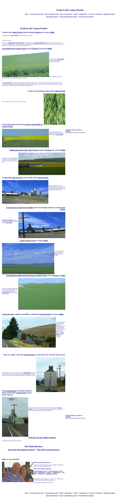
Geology (76, 14)
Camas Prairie (17, 32)
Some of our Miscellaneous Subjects (68, 16)
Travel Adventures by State (51, 14)
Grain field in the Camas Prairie (14, 49)
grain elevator (11, 391)
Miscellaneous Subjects (109, 14)
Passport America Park (40, 42)
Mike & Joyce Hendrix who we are (42, 462)
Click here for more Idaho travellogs (42, 438)
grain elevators (17, 178)
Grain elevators (8, 314)
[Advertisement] (70, 4)
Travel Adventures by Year (36, 14)
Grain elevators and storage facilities (20, 208)
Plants (61, 14)
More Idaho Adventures (52, 16)
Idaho (52, 32)
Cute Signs (91, 14)
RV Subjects (99, 14)
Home (26, 14)
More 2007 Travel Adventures (86, 16)
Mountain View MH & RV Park (16, 42)
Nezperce (37, 32)
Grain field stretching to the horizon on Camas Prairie (26, 275)
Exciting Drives (83, 14)
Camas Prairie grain (27, 241)
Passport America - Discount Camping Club (75, 132)
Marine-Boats (68, 14)
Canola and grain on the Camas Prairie (24, 150)
